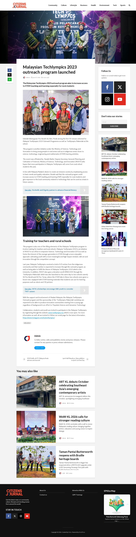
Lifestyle (73, 5)
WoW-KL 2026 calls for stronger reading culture (74, 418)
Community (52, 5)
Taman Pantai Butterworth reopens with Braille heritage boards (76, 455)
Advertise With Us (78, 490)
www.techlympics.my (56, 313)
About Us (43, 490)
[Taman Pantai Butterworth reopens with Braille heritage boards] (36, 462)
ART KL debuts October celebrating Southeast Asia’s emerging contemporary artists (74, 387)
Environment (104, 5)
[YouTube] (120, 99)
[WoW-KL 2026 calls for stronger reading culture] (36, 427)
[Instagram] (107, 99)
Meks (69, 532)
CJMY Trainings (77, 495)
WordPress (82, 532)
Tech (115, 5)
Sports (122, 5)
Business (83, 5)
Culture (64, 5)
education (27, 323)
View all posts (40, 348)
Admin (28, 77)
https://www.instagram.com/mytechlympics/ (39, 318)
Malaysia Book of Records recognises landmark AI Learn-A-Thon (112, 251)
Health (93, 5)
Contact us (43, 495)
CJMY (63, 473)
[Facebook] (107, 87)
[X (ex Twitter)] (120, 87)
